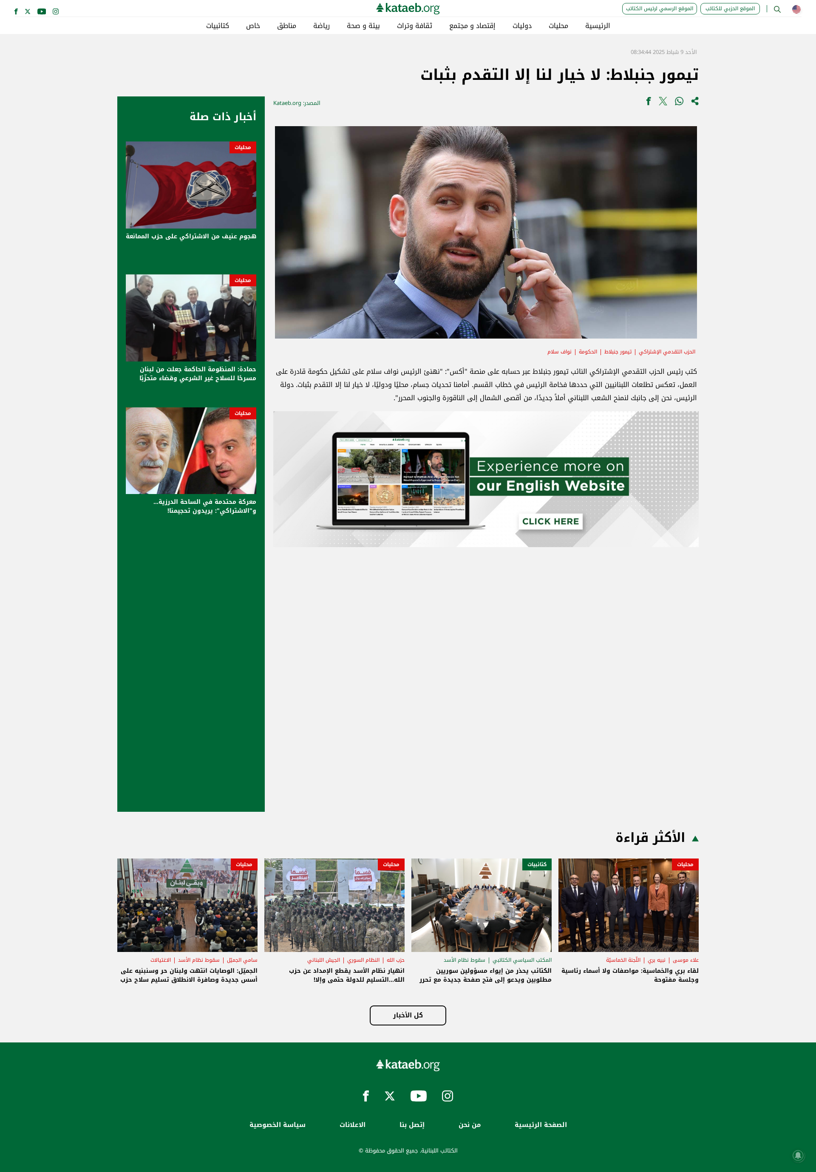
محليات (558, 26)
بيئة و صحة (363, 26)
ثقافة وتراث (414, 26)
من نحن (470, 1125)
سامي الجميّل (242, 960)
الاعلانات (353, 1125)
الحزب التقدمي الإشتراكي (667, 351)
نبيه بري (657, 960)
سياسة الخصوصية (277, 1125)
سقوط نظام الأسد (464, 960)
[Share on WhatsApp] (679, 103)
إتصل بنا (412, 1125)
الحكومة (588, 351)
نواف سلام (559, 351)
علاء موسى (686, 960)
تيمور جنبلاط (618, 351)
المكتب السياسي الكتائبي (522, 960)
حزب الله (396, 960)
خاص (253, 26)
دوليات (522, 26)
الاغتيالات (160, 960)
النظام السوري (363, 960)
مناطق (286, 26)
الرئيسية (597, 26)
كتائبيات (217, 26)
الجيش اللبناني (323, 960)
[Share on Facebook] (648, 103)
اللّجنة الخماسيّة (623, 960)
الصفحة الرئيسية (541, 1125)
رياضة (321, 26)
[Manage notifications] (798, 1155)
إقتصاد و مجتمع (472, 26)
